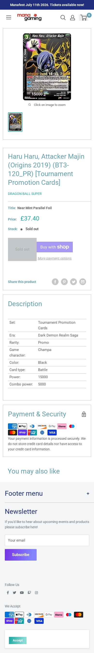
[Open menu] (9, 17)
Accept (18, 640)
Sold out (22, 249)
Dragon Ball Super (25, 194)
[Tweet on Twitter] (73, 281)
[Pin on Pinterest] (64, 281)
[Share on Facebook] (55, 281)
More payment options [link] (55, 258)
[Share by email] (82, 281)
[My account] (72, 17)
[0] (83, 17)
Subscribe (20, 554)
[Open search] (63, 17)
